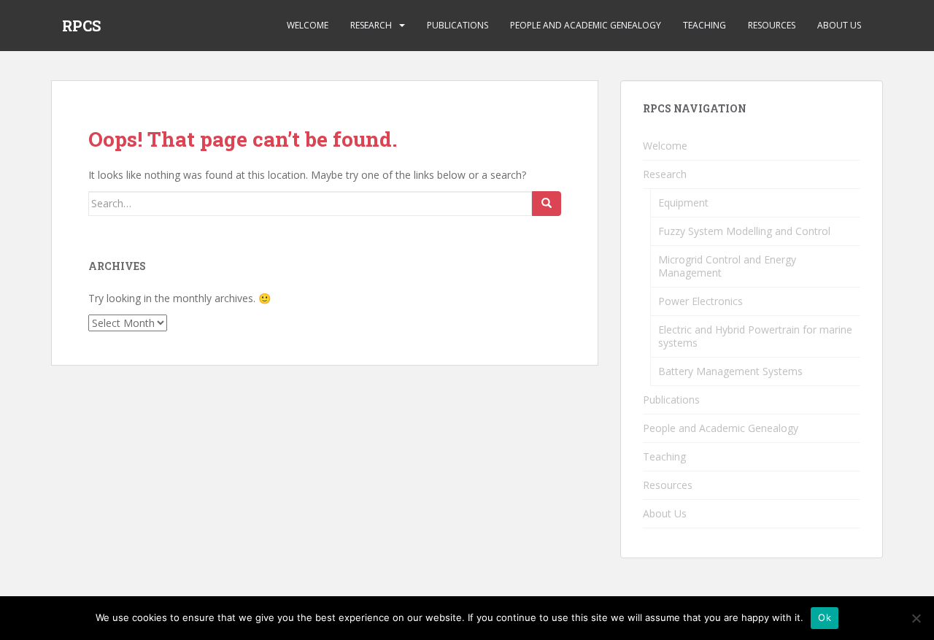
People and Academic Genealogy (585, 25)
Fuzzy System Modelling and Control (744, 231)
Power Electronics (700, 301)
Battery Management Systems (730, 371)
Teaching (704, 25)
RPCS (81, 25)
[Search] (546, 203)
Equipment (683, 202)
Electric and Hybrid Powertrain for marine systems (755, 336)
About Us (839, 25)
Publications (457, 25)
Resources (771, 25)
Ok (824, 617)
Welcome (307, 25)
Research (371, 25)
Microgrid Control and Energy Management (727, 265)
